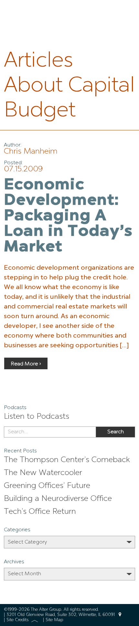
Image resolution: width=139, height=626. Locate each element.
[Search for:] (50, 431)
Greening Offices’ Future (47, 486)
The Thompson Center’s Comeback (67, 460)
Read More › (26, 364)
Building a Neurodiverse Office (58, 499)
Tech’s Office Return (40, 512)
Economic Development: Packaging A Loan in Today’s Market (68, 216)
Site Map (54, 620)
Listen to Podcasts (36, 417)
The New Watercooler (43, 473)
